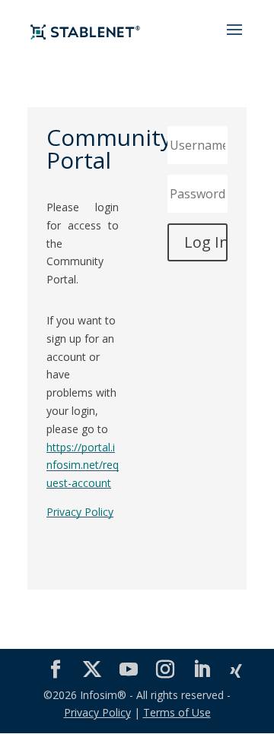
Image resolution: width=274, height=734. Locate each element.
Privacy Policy (79, 512)
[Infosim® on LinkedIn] (202, 669)
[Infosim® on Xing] (236, 672)
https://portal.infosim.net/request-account (82, 465)
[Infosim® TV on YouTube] (128, 669)
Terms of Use (177, 712)
